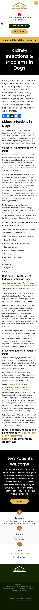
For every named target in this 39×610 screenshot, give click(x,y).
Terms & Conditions (9, 588)
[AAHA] (19, 15)
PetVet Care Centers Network (22, 600)
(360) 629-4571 (20, 20)
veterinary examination (10, 285)
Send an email (19, 539)
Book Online (19, 32)
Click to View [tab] (20, 557)
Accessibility (21, 588)
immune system (12, 165)
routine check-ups (17, 384)
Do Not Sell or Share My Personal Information (18, 586)
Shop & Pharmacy (19, 26)
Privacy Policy (18, 584)
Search (31, 588)
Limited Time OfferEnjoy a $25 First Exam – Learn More (18, 40)
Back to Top (23, 590)
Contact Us (19, 501)
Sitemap (14, 590)
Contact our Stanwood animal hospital (19, 435)
